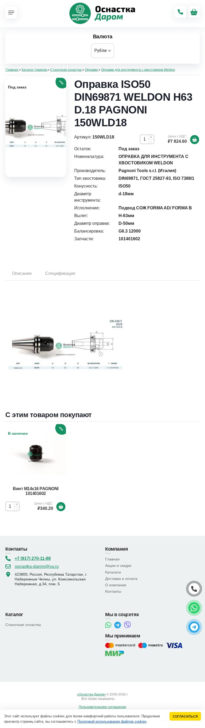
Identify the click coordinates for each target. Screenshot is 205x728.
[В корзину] (195, 140)
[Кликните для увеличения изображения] (35, 127)
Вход (120, 699)
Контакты (113, 591)
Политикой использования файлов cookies (112, 721)
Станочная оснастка (23, 625)
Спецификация (60, 273)
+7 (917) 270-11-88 (33, 558)
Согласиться (185, 716)
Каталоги (113, 572)
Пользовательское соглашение (102, 707)
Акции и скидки (118, 565)
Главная (112, 559)
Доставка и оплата (121, 578)
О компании (115, 585)
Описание (22, 273)
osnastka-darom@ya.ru (37, 566)
